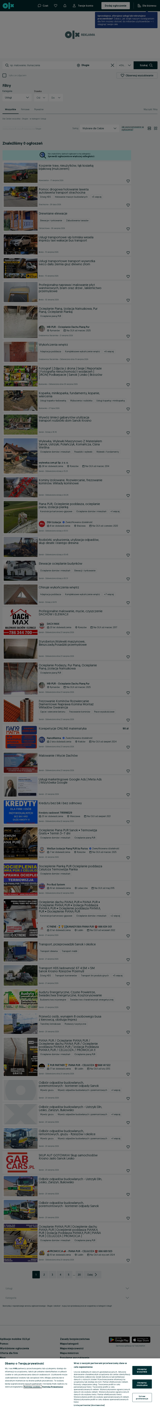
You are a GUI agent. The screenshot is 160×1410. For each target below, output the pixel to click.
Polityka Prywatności (52, 1386)
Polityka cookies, (32, 1386)
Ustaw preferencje (142, 1397)
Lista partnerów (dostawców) (89, 1405)
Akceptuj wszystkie (142, 1370)
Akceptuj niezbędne (142, 1383)
